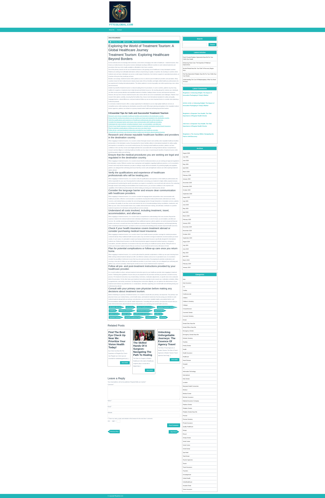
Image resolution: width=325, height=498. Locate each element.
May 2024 (185, 252)
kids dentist (186, 379)
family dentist (187, 345)
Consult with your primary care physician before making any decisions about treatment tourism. (136, 132)
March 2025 (186, 216)
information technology (189, 371)
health (184, 349)
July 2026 (185, 157)
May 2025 (185, 208)
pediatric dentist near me (190, 412)
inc (184, 367)
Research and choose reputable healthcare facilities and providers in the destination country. (136, 116)
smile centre (186, 445)
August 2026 (186, 153)
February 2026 (187, 175)
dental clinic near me (189, 323)
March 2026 (186, 171)
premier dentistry (188, 419)
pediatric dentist (187, 408)
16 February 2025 (116, 42)
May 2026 (185, 164)
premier (185, 415)
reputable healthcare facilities (133, 317)
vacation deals (187, 485)
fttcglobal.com (121, 24)
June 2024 (186, 249)
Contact (119, 29)
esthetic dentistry (188, 338)
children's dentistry (188, 301)
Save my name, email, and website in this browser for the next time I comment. (131, 418)
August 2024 (186, 241)
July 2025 (185, 201)
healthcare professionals (126, 310)
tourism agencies (188, 460)
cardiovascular (187, 294)
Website (110, 412)
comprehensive (187, 308)
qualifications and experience (142, 314)
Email (110, 406)
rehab (185, 430)
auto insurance (187, 283)
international (186, 375)
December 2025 (187, 182)
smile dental (186, 448)
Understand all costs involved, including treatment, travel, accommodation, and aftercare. (134, 124)
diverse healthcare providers (145, 307)
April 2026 (185, 168)
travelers (185, 471)
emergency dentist (188, 331)
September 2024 (187, 238)
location (185, 382)
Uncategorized (114, 38)
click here (186, 123)
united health (186, 478)
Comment (111, 384)
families (185, 342)
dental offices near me (189, 327)
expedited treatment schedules (167, 307)
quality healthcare (188, 426)
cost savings (130, 307)
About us (111, 29)
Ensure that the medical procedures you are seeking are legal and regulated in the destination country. (138, 118)
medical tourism (114, 314)
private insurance (188, 423)
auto (184, 279)
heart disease (187, 360)
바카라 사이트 (187, 103)
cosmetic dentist (187, 312)
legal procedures (159, 310)
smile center (186, 441)
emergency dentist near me (191, 334)
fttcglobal (127, 42)
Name (110, 400)
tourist (185, 463)
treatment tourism (151, 317)
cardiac (185, 290)
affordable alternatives (115, 307)
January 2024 (186, 267)
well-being (163, 317)
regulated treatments (115, 317)
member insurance (188, 397)
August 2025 (186, 197)
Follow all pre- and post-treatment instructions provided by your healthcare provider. (133, 130)
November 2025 (187, 186)
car (184, 286)
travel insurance (187, 467)
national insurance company (191, 401)
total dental (186, 456)
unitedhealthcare (187, 482)
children (185, 297)
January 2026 (186, 179)
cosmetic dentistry (188, 316)
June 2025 (186, 204)
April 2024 (185, 256)
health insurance (187, 353)
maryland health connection (191, 386)
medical (185, 390)
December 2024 (187, 227)
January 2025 (186, 223)
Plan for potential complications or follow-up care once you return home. (129, 128)
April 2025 (185, 212)
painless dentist (187, 404)
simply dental (187, 437)
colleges (185, 305)
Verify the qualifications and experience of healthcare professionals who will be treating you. (135, 120)
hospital (185, 364)
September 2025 (187, 193)
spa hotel (185, 452)
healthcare (112, 310)
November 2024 (187, 230)
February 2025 (187, 219)
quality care (158, 314)
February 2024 (187, 263)
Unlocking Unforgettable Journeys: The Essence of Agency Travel (166, 338)
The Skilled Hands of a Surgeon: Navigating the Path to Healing (142, 348)
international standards (144, 310)
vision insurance (187, 489)
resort (185, 434)
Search (200, 39)
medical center (187, 393)
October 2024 (186, 234)
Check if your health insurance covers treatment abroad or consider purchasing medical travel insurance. (139, 126)
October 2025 (186, 190)
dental (184, 320)
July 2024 (185, 245)
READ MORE (126, 363)
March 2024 (186, 260)
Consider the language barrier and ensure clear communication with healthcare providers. (135, 122)
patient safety (126, 314)
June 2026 (186, 160)
